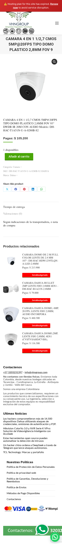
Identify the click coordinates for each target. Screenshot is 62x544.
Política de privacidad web (21, 473)
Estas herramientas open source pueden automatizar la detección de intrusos (25, 439)
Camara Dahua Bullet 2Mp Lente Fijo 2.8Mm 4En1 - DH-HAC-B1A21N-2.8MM (40, 285)
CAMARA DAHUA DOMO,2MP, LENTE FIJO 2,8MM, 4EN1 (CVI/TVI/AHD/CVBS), (40, 336)
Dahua (13, 175)
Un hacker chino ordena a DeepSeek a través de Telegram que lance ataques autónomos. (29, 446)
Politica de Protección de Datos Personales (31, 467)
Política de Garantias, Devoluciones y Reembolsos (27, 480)
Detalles (36, 275)
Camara (16, 166)
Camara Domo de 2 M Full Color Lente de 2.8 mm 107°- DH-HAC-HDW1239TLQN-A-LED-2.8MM (40, 259)
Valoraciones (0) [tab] (12, 213)
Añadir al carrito (19, 156)
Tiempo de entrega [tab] (14, 207)
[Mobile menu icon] (57, 23)
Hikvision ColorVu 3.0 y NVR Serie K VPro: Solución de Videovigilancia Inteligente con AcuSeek (27, 431)
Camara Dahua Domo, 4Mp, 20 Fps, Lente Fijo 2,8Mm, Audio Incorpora (40, 311)
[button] (54, 62)
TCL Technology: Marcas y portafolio (23, 452)
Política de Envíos (16, 487)
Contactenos (14, 499)
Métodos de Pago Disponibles (23, 493)
